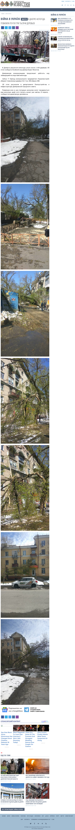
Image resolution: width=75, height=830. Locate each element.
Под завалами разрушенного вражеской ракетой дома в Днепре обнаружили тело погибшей (36, 802)
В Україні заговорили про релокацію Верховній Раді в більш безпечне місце (66, 38)
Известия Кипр (69, 816)
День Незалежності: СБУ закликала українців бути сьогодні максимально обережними (65, 21)
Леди (63, 1)
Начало (4, 816)
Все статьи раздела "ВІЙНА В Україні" (12, 809)
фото (24, 19)
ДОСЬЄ (47, 816)
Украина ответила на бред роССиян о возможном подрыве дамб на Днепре (12, 801)
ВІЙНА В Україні (10, 19)
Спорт (57, 816)
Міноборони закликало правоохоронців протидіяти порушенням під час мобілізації (66, 46)
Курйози (52, 816)
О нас (73, 1)
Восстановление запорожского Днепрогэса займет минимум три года (37, 776)
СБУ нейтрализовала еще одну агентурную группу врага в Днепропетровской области (10, 777)
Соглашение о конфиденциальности (40, 819)
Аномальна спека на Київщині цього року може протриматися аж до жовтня (65, 30)
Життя (62, 816)
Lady (22, 819)
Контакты (68, 1)
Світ (43, 816)
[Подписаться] (12, 709)
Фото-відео (30, 816)
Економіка (37, 816)
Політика (23, 816)
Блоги (8, 816)
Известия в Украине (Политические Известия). (38, 827)
